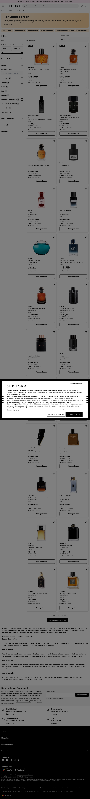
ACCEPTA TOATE (74, 414)
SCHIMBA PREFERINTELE (56, 414)
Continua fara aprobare (77, 383)
